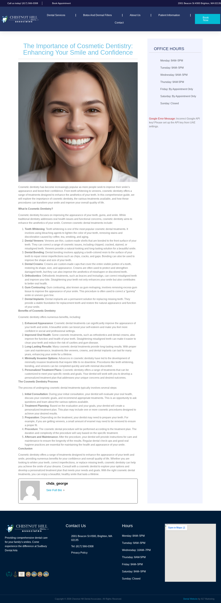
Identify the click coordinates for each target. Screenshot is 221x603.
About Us (135, 15)
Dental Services (56, 15)
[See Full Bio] (64, 490)
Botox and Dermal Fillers (97, 15)
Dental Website (190, 599)
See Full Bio (54, 490)
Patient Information (169, 15)
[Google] (31, 561)
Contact (119, 22)
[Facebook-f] (23, 561)
